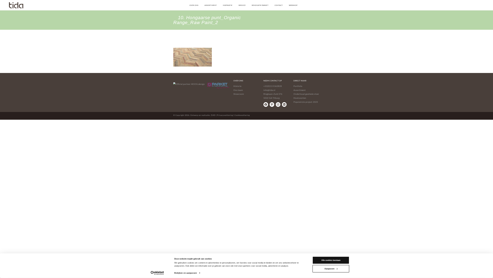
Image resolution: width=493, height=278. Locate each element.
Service (242, 5)
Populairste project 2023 (305, 102)
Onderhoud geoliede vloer (306, 94)
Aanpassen (329, 268)
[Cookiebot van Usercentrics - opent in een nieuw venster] (157, 273)
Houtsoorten (299, 98)
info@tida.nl (269, 90)
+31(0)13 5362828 (272, 86)
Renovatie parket (260, 5)
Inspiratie (227, 5)
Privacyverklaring (225, 115)
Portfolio (297, 86)
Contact (279, 5)
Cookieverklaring (242, 115)
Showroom (238, 94)
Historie (237, 86)
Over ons (193, 5)
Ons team (238, 90)
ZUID (213, 115)
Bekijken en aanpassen (185, 273)
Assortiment (211, 5)
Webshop (293, 5)
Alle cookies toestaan (330, 260)
